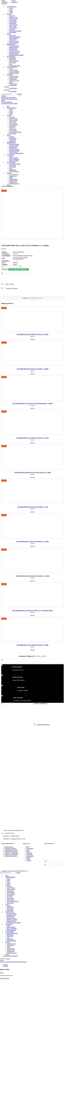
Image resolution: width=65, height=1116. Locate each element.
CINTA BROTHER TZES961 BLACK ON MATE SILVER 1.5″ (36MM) (32, 472)
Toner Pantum (13, 28)
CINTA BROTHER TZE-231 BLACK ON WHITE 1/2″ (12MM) (32, 541)
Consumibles (29, 848)
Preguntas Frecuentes (10, 848)
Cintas (11, 12)
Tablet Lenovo (13, 83)
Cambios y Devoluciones (11, 853)
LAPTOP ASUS (13, 76)
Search (19, 94)
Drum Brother (13, 88)
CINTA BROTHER (8, 186)
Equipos (28, 857)
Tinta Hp (11, 136)
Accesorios (29, 854)
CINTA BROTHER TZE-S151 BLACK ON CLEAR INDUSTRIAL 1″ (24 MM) (32, 403)
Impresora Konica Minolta (16, 55)
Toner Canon (12, 26)
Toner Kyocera (13, 17)
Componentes (30, 856)
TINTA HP (12, 35)
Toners (11, 8)
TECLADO (12, 62)
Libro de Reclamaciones (43, 724)
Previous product (59, 186)
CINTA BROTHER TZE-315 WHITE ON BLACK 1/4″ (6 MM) (32, 438)
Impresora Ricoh (13, 53)
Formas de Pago (9, 847)
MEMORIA (12, 58)
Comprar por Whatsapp (19, 269)
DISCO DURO (13, 70)
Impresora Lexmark (14, 52)
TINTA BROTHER (14, 37)
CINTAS (41, 298)
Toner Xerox (12, 20)
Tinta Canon (12, 141)
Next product (63, 186)
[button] (18, 269)
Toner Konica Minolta (15, 31)
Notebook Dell (13, 77)
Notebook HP (13, 79)
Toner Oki (12, 29)
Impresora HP (13, 49)
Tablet (11, 82)
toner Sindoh (12, 32)
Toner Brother (13, 21)
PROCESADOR (14, 61)
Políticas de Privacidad (11, 856)
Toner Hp (11, 117)
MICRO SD (12, 59)
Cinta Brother (13, 91)
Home (2, 186)
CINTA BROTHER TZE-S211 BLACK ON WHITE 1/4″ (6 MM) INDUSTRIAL (32, 610)
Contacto (3, 96)
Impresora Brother (14, 46)
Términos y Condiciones (11, 854)
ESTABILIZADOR (14, 65)
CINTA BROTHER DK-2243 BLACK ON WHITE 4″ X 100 (32, 507)
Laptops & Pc (13, 85)
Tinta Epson (12, 139)
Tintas (11, 9)
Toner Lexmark (13, 18)
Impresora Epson (13, 47)
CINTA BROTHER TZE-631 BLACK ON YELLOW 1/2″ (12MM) (32, 576)
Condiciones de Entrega (11, 850)
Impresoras (29, 853)
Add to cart (4, 269)
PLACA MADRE (14, 71)
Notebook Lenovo (14, 80)
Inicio (27, 847)
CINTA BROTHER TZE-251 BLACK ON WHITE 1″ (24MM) (32, 369)
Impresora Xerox (13, 50)
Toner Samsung (13, 24)
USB (10, 64)
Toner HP (12, 15)
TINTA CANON (14, 41)
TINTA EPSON (13, 38)
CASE (11, 68)
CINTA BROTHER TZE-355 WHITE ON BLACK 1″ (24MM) (32, 645)
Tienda (28, 859)
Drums (11, 11)
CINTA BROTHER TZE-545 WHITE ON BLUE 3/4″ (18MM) (32, 334)
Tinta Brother (12, 138)
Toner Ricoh (12, 23)
